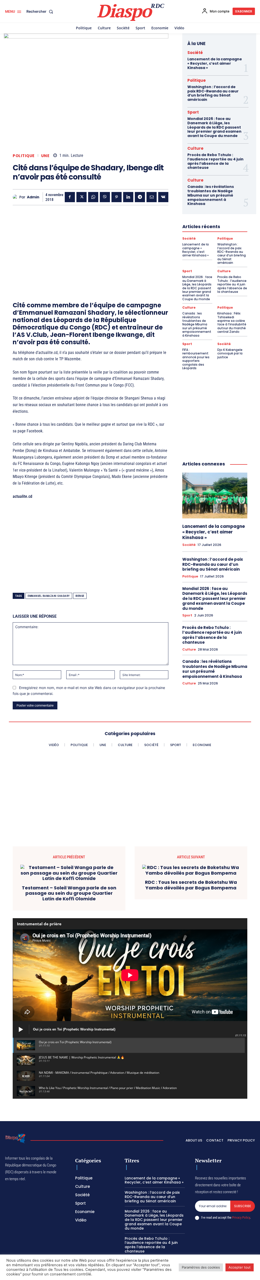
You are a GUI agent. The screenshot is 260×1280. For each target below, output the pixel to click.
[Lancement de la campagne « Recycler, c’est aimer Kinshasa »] (214, 495)
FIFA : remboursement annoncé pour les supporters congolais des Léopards (195, 359)
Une (45, 156)
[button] (40, 11)
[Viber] (105, 197)
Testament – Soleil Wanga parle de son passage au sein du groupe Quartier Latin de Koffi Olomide (69, 893)
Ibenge (79, 596)
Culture (195, 148)
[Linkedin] (128, 197)
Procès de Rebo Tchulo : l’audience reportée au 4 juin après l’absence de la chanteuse (215, 161)
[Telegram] (140, 197)
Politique (24, 156)
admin (33, 197)
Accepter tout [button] (240, 1267)
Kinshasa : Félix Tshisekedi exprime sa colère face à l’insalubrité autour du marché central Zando (231, 322)
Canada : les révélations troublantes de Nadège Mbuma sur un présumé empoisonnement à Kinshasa (210, 195)
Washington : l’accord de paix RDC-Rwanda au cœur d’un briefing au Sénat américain (213, 93)
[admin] (16, 197)
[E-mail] (152, 197)
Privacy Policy (241, 1217)
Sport (193, 112)
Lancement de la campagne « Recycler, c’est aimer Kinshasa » (214, 63)
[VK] (163, 197)
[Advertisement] (90, 245)
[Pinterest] (116, 197)
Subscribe (242, 1206)
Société (195, 52)
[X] (81, 197)
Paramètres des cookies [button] (201, 1267)
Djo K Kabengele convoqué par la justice (229, 353)
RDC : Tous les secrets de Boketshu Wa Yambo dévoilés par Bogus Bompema (191, 884)
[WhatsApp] (93, 197)
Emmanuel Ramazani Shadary (49, 596)
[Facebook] (70, 197)
